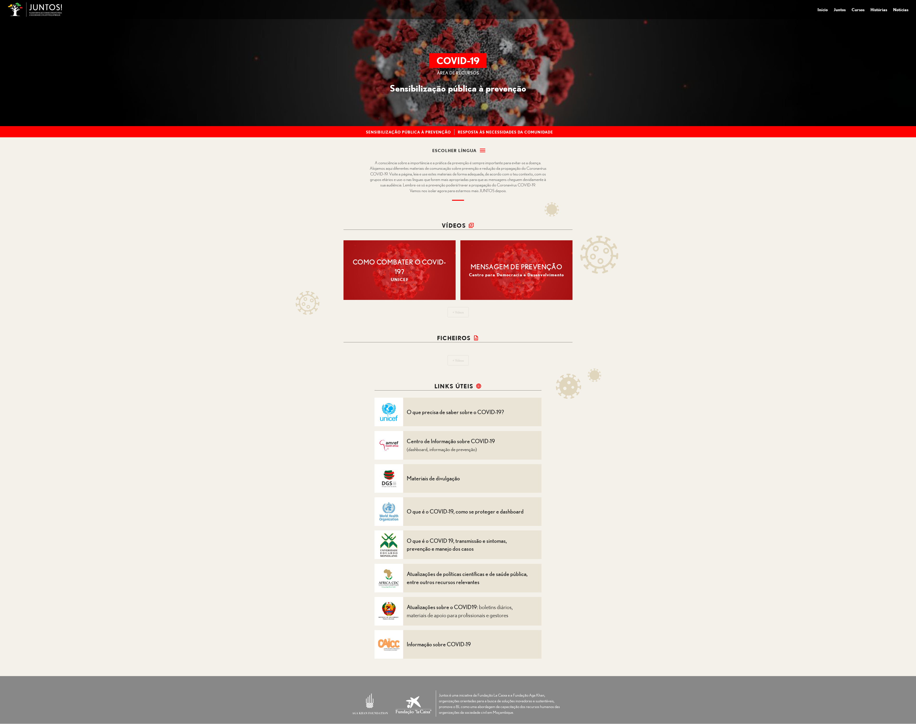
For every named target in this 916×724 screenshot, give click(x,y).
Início (822, 10)
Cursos (858, 10)
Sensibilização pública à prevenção (408, 132)
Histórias (878, 10)
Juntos (840, 10)
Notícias (900, 10)
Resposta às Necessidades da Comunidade (505, 132)
